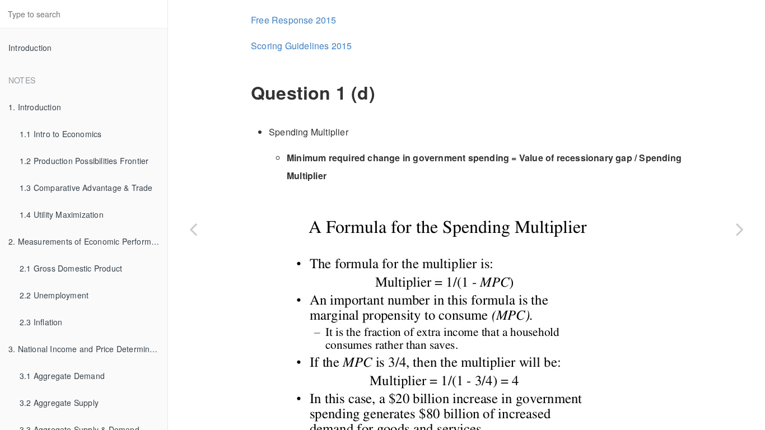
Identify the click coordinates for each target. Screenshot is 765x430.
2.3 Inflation (41, 322)
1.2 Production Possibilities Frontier (84, 160)
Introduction (30, 47)
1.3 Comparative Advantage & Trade (86, 187)
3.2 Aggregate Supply (59, 402)
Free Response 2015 (294, 19)
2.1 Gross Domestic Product (71, 268)
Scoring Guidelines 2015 (301, 45)
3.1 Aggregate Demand (62, 375)
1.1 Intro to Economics (60, 133)
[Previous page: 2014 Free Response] (193, 229)
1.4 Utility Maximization (62, 214)
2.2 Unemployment (54, 295)
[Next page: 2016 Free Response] (740, 229)
